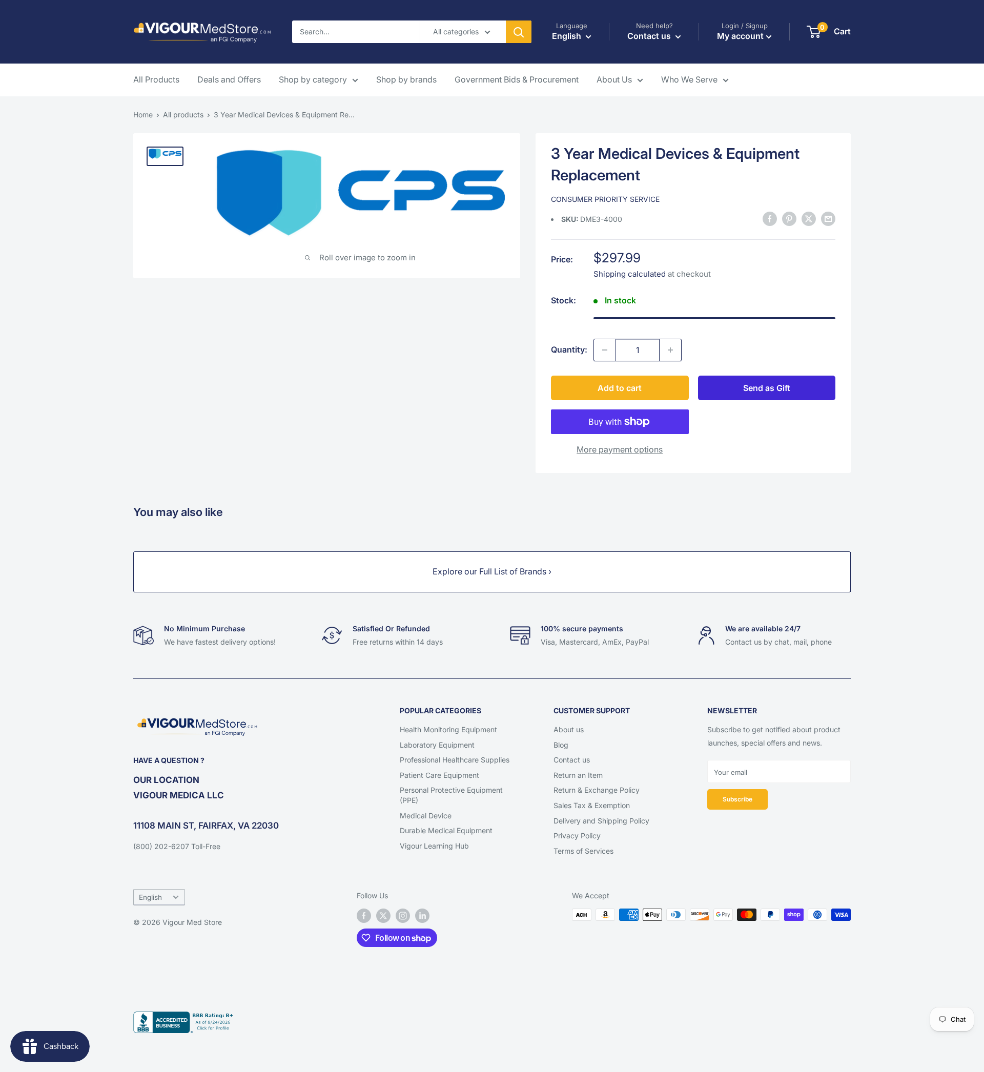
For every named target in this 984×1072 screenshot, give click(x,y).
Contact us (572, 759)
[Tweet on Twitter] (809, 218)
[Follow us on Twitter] (383, 916)
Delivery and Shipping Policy (601, 820)
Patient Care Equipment (439, 775)
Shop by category (313, 79)
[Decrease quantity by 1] (605, 350)
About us (569, 729)
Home (143, 114)
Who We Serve (689, 79)
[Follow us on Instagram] (403, 916)
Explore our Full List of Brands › (492, 571)
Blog (561, 744)
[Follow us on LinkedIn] (422, 916)
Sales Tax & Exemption (592, 805)
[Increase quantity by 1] (670, 350)
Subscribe (737, 799)
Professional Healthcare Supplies (454, 759)
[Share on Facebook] (770, 218)
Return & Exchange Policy (597, 790)
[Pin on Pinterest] (789, 218)
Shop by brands (406, 79)
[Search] (518, 31)
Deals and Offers (229, 79)
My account (740, 36)
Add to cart (620, 388)
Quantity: (569, 349)
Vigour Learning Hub (434, 845)
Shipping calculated (629, 274)
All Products (156, 79)
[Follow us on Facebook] (364, 916)
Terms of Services (583, 851)
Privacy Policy (577, 835)
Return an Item (578, 775)
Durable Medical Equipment (446, 830)
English (150, 897)
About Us (614, 79)
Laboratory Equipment (437, 744)
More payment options (620, 449)
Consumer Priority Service (605, 199)
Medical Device (426, 815)
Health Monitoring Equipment (448, 729)
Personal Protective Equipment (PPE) (451, 795)
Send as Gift (766, 388)
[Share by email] (828, 218)
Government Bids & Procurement (517, 79)
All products (183, 114)
